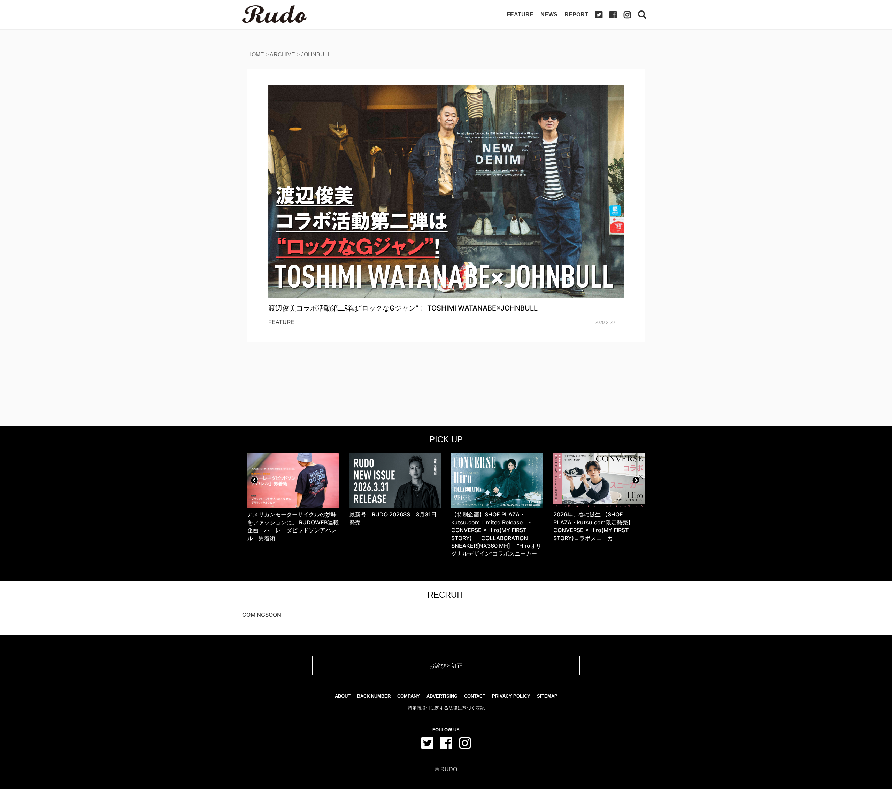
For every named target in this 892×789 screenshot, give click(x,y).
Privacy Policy (511, 696)
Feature (520, 14)
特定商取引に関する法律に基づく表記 (446, 708)
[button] (254, 480)
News (549, 14)
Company (408, 696)
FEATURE (281, 322)
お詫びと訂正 (446, 665)
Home (255, 55)
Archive (282, 55)
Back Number (374, 696)
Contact (474, 696)
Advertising (441, 696)
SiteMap (547, 696)
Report (576, 14)
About (343, 696)
